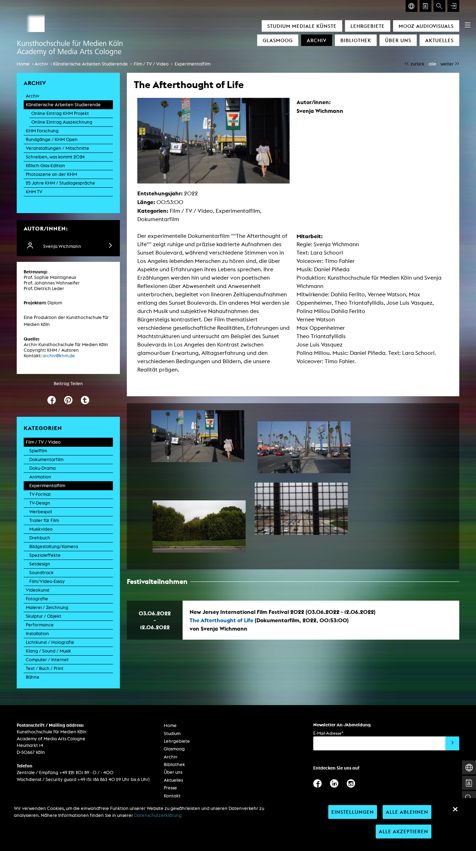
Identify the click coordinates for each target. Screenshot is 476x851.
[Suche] (439, 6)
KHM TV (34, 191)
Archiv (317, 40)
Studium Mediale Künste (302, 26)
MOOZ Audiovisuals (426, 26)
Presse (170, 787)
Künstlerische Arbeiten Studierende (90, 64)
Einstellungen (352, 812)
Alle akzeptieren (403, 831)
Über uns (398, 40)
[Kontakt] (425, 6)
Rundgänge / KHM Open (52, 139)
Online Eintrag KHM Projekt (60, 113)
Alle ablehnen (407, 812)
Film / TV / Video (151, 64)
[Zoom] (197, 436)
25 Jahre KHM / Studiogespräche (60, 183)
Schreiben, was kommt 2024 (55, 156)
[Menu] (467, 25)
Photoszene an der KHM (51, 174)
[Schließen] (455, 809)
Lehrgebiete (368, 26)
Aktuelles (439, 40)
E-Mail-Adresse (328, 733)
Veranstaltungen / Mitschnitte (57, 148)
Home (23, 64)
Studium (172, 733)
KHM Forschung (42, 130)
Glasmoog (278, 40)
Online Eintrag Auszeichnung (61, 122)
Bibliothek (355, 40)
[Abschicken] (452, 743)
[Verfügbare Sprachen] (411, 6)
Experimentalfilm (192, 64)
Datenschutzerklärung (158, 815)
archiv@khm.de (59, 355)
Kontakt (172, 795)
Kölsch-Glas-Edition (45, 165)
